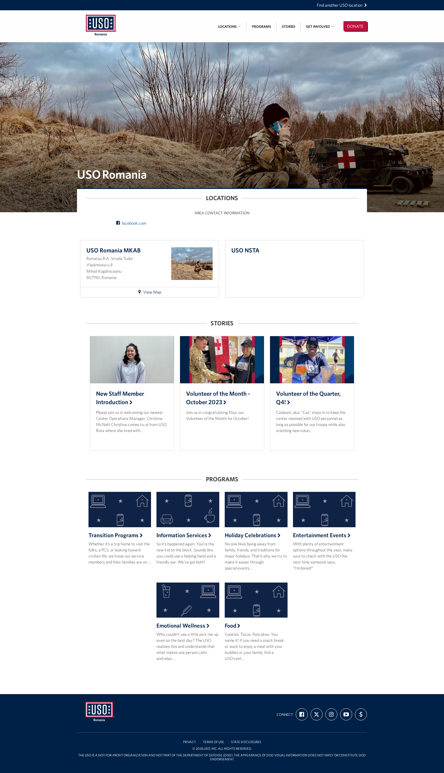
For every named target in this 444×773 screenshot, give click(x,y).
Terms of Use (213, 742)
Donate (355, 26)
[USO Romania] (101, 14)
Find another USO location (339, 5)
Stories (288, 26)
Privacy (189, 742)
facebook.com (134, 223)
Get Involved (318, 26)
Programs (261, 26)
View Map (154, 293)
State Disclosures (246, 742)
